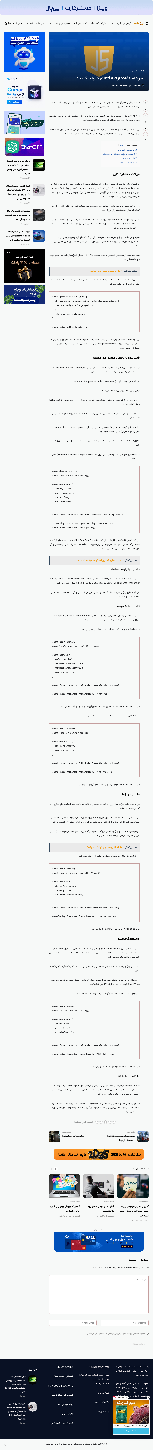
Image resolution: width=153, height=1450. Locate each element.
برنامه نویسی (133, 71)
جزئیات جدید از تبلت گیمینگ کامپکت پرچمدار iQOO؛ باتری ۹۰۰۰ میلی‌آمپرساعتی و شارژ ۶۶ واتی (15, 1384)
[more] (145, 139)
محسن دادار (144, 1221)
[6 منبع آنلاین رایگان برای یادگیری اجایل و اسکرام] (64, 1186)
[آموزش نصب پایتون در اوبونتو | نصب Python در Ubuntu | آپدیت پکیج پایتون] (133, 1186)
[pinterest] (145, 115)
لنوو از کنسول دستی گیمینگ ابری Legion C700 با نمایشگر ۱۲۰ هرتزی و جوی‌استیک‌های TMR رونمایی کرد (16, 1411)
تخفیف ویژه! (131, 1431)
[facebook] (145, 102)
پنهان (121, 145)
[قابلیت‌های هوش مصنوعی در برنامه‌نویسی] (98, 1186)
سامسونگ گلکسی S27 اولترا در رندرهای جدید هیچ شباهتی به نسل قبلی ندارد (17, 215)
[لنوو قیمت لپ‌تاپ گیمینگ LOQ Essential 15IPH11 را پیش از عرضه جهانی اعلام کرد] (39, 236)
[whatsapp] (145, 134)
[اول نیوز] (140, 23)
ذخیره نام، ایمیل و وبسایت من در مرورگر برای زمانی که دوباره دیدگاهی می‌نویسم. (116, 1333)
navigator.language (94, 206)
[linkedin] (145, 128)
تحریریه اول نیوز (135, 86)
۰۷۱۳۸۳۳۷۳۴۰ (102, 1402)
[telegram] (145, 122)
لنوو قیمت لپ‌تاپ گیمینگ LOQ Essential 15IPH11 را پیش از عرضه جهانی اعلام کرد (18, 236)
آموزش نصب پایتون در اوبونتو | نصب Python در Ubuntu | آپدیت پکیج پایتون (134, 1211)
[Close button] (148, 1397)
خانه (142, 71)
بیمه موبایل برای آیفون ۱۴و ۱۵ (60, 1385)
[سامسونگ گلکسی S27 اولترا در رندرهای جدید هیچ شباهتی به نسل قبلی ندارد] (39, 215)
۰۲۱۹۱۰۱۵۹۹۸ (103, 1412)
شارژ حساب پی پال (65, 1367)
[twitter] (145, 109)
